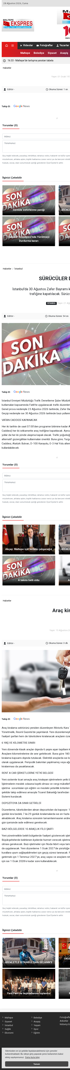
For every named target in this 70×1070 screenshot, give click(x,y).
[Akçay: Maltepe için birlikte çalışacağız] (28, 539)
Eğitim (37, 1032)
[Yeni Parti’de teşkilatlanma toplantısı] (28, 983)
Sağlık (8, 1029)
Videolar (28, 45)
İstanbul (18, 268)
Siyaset (52, 53)
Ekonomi (9, 1032)
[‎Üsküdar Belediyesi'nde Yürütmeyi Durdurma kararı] (28, 231)
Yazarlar (64, 45)
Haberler (7, 67)
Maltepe (25, 53)
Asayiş (64, 53)
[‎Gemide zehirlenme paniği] (28, 200)
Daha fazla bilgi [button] (32, 1057)
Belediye (39, 53)
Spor (36, 1029)
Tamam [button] (36, 1064)
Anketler (64, 1020)
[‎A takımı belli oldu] (28, 570)
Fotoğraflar (46, 45)
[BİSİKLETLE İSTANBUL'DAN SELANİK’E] (28, 952)
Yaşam (37, 1025)
